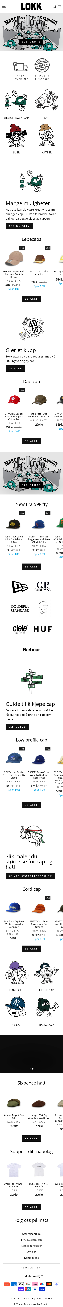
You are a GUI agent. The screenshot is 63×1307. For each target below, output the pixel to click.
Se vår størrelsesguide (30, 876)
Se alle (31, 298)
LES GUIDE (17, 726)
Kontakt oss (31, 1257)
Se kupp (15, 368)
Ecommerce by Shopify (36, 1304)
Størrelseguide (31, 1234)
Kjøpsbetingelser (31, 1245)
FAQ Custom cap (31, 1239)
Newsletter (30, 1267)
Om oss (31, 1252)
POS (16, 1304)
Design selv (19, 226)
